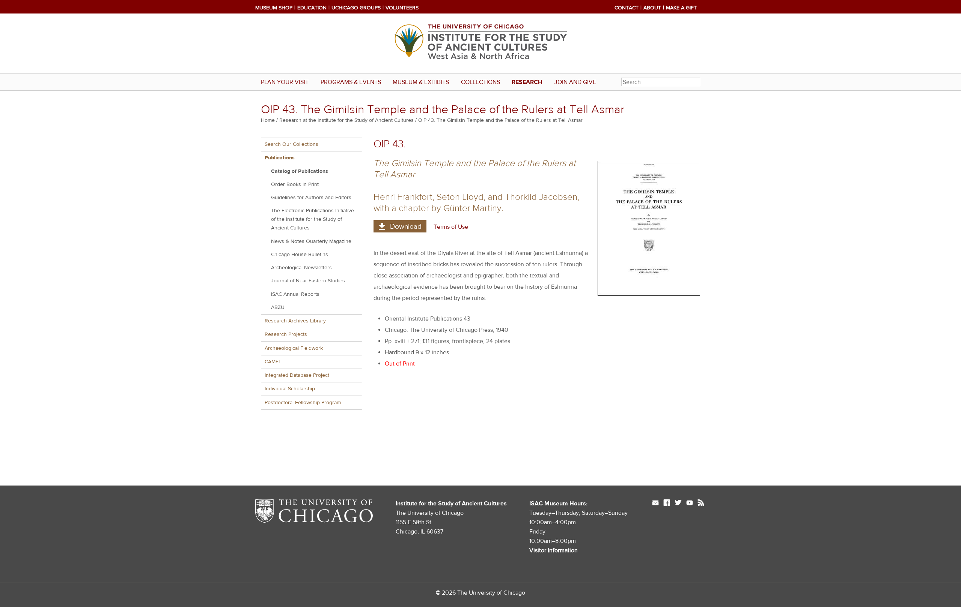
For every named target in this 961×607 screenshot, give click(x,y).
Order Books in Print (295, 184)
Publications (280, 157)
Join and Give (575, 82)
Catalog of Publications (299, 171)
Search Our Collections (291, 144)
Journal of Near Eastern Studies (308, 280)
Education (312, 7)
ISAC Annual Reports (295, 294)
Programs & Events (351, 82)
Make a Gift (681, 7)
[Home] (480, 43)
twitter (678, 503)
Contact (627, 7)
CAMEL (273, 361)
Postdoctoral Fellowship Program (303, 402)
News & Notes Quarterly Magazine (311, 241)
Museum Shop (273, 7)
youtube (690, 503)
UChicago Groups (356, 7)
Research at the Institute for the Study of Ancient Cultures (346, 120)
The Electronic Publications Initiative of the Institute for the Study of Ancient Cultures (312, 219)
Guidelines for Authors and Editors (311, 197)
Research (527, 82)
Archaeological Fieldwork (294, 348)
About (652, 7)
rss (701, 503)
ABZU (278, 307)
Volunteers (402, 7)
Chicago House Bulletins (299, 254)
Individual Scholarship (290, 388)
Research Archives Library (295, 321)
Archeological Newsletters (301, 267)
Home (268, 120)
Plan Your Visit (285, 82)
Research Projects (286, 334)
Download (406, 226)
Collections (480, 82)
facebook (667, 503)
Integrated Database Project (297, 375)
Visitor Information (553, 550)
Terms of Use (451, 227)
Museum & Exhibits (421, 82)
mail (655, 503)
